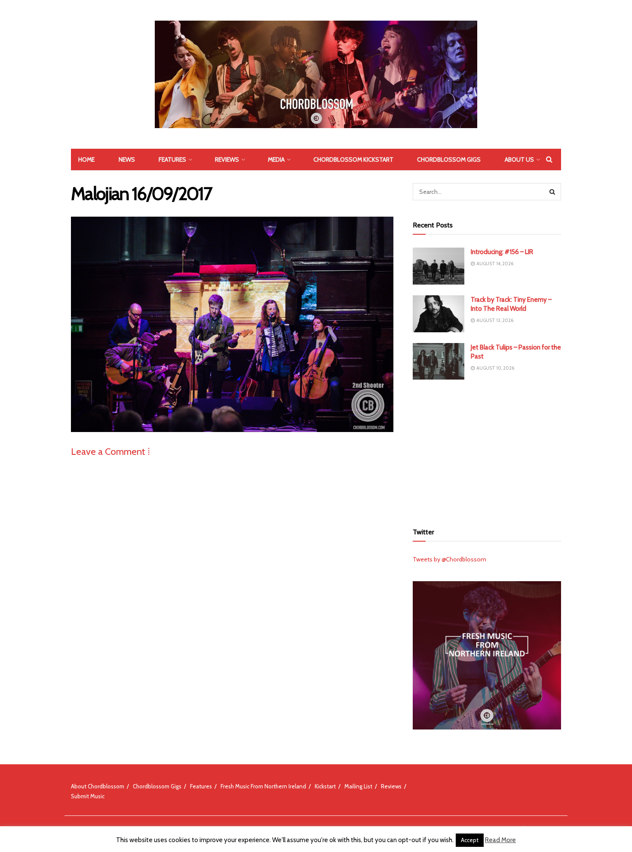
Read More (500, 840)
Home (86, 159)
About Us (519, 159)
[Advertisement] (487, 450)
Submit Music (87, 796)
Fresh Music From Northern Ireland (263, 786)
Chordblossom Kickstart (353, 159)
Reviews (227, 159)
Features (172, 159)
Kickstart (325, 786)
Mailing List (358, 786)
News (127, 159)
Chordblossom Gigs (449, 159)
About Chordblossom (97, 786)
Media (276, 159)
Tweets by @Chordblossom (449, 559)
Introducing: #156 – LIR (502, 252)
